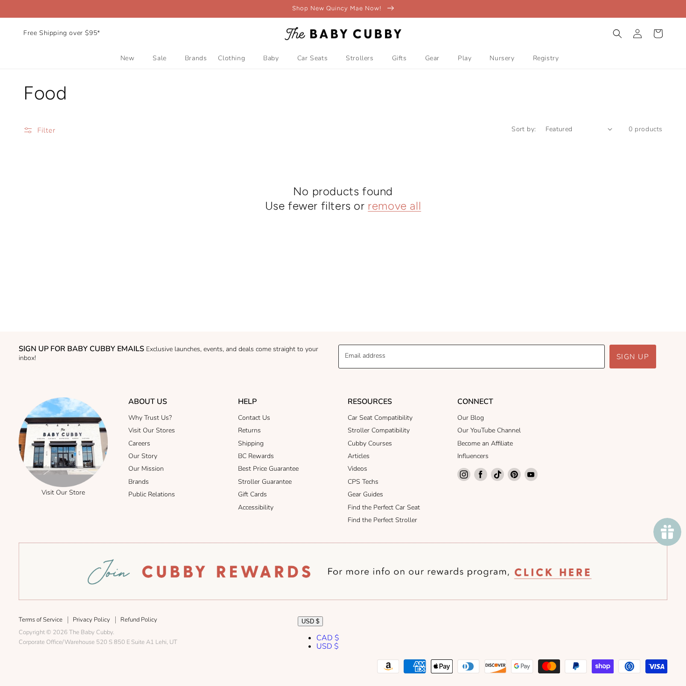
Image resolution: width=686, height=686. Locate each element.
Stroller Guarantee (265, 481)
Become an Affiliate (485, 443)
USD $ (310, 621)
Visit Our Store (63, 492)
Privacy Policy (91, 619)
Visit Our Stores (151, 430)
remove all (394, 205)
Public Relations (151, 494)
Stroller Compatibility (379, 430)
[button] (617, 33)
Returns (249, 430)
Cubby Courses (370, 443)
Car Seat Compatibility (380, 417)
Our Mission (146, 468)
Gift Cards (252, 494)
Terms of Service (41, 619)
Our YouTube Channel (489, 430)
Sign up (633, 356)
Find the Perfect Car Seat (384, 507)
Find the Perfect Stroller (382, 520)
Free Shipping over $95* (61, 32)
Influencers (473, 456)
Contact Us (254, 417)
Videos (357, 468)
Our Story (142, 456)
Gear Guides (365, 494)
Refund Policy (138, 619)
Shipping (251, 443)
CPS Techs (363, 481)
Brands (138, 481)
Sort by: (523, 129)
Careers (139, 443)
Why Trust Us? (150, 417)
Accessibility (255, 507)
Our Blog (470, 417)
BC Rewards (256, 456)
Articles (359, 456)
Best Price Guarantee (268, 468)
